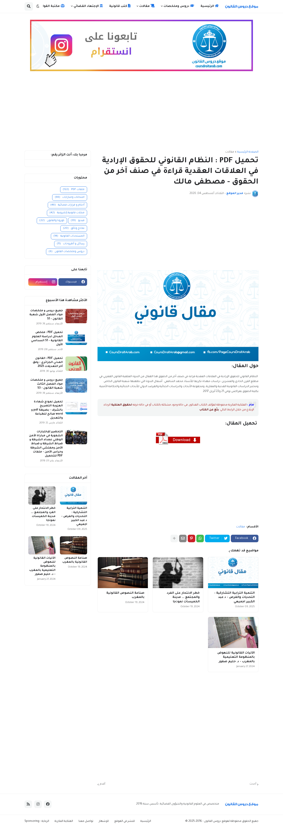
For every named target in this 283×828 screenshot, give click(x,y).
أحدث (253, 784)
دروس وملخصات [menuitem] (177, 6)
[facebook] (48, 804)
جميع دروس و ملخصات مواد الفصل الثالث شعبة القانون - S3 (46, 384)
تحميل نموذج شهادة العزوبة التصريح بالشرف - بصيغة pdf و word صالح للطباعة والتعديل (47, 410)
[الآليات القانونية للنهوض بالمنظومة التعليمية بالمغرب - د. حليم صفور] (233, 632)
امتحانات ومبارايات (69, 197)
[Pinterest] (191, 538)
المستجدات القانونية (69, 236)
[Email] (183, 538)
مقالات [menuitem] (145, 6)
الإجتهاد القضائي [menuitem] (87, 6)
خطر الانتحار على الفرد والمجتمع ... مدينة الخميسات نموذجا (183, 597)
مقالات (229, 152)
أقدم (102, 784)
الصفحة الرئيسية (247, 152)
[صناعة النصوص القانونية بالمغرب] (123, 572)
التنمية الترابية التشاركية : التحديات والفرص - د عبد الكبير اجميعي (234, 597)
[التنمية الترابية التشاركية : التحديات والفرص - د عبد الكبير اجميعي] (233, 572)
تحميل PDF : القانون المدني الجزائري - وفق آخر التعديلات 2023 (48, 362)
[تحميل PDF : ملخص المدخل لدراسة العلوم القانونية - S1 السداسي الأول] (76, 338)
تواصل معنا (85, 821)
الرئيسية (145, 821)
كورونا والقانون (51, 220)
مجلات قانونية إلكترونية (67, 212)
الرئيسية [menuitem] (208, 6)
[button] (38, 6)
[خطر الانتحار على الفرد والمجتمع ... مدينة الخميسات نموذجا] (178, 572)
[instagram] (38, 804)
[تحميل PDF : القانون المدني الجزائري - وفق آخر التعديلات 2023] (76, 363)
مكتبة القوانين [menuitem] (49, 6)
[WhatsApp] (200, 538)
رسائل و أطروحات (70, 244)
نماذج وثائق (73, 228)
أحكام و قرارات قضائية (67, 205)
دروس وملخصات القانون (66, 251)
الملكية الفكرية (64, 821)
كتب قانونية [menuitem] (118, 6)
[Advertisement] (141, 113)
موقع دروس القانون (216, 821)
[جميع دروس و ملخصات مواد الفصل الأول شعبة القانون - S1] (76, 316)
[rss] (28, 804)
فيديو (77, 220)
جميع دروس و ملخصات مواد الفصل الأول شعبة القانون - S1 (46, 314)
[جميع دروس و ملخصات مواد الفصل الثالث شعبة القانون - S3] (76, 385)
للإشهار (104, 821)
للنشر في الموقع (124, 821)
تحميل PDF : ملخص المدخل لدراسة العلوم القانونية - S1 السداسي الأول (47, 338)
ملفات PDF (73, 189)
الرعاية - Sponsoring (37, 821)
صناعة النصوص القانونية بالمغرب (125, 595)
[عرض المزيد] (174, 538)
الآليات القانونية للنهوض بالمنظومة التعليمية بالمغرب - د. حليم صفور (236, 657)
